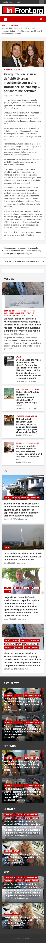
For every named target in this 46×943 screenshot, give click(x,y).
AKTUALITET (11, 683)
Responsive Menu (41, 2)
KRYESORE (8, 70)
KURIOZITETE (9, 313)
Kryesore (18, 70)
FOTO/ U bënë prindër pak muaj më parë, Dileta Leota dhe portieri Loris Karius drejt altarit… (22, 857)
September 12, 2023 (24, 408)
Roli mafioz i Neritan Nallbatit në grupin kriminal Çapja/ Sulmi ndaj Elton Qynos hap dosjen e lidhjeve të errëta (23, 702)
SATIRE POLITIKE (27, 313)
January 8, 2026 (10, 519)
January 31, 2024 (11, 863)
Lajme (17, 313)
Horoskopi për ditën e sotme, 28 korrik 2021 (23, 261)
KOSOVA (9, 278)
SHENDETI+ (8, 315)
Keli (34, 381)
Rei (35, 408)
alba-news (20, 96)
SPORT (24, 315)
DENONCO (13, 311)
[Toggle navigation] (5, 19)
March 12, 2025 (10, 619)
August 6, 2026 (10, 710)
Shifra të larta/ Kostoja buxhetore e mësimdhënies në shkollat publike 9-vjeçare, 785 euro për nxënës (27, 398)
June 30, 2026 (9, 737)
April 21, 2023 (21, 435)
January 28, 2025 (11, 334)
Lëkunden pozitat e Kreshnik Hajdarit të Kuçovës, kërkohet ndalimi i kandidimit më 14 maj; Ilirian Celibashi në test (29, 453)
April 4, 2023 (21, 462)
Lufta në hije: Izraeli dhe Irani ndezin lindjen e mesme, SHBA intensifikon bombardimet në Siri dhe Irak (23, 556)
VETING (30, 315)
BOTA (6, 311)
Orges (30, 435)
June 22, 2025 (9, 563)
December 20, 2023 (24, 381)
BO (5, 471)
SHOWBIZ (17, 315)
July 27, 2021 (9, 96)
